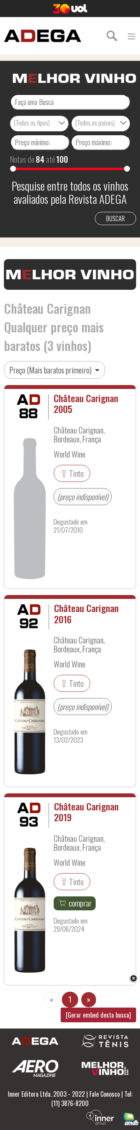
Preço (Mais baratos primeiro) (51, 370)
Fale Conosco (104, 1094)
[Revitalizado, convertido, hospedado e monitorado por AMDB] (131, 1118)
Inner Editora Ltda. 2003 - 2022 (46, 1094)
